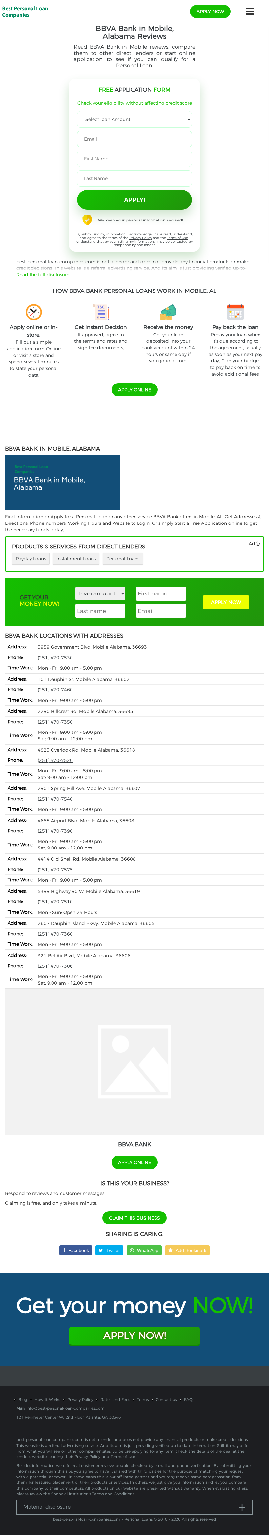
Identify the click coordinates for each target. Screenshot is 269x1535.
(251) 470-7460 (55, 690)
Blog (22, 1399)
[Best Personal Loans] (25, 11)
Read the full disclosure (42, 275)
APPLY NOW (226, 602)
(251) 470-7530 (55, 658)
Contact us (166, 1399)
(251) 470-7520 (55, 760)
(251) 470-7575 (55, 869)
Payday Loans (31, 559)
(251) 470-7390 (55, 831)
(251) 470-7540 (55, 799)
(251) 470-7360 (55, 934)
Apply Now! (134, 1335)
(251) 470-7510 (55, 902)
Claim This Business (134, 1218)
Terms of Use (177, 238)
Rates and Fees (115, 1399)
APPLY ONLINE (134, 390)
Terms (143, 1399)
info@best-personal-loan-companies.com (65, 1408)
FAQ (188, 1399)
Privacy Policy (140, 238)
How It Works (47, 1399)
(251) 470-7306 (55, 966)
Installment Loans (76, 559)
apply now (210, 11)
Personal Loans (122, 559)
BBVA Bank (134, 1144)
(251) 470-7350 (55, 722)
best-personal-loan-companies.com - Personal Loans (103, 1519)
